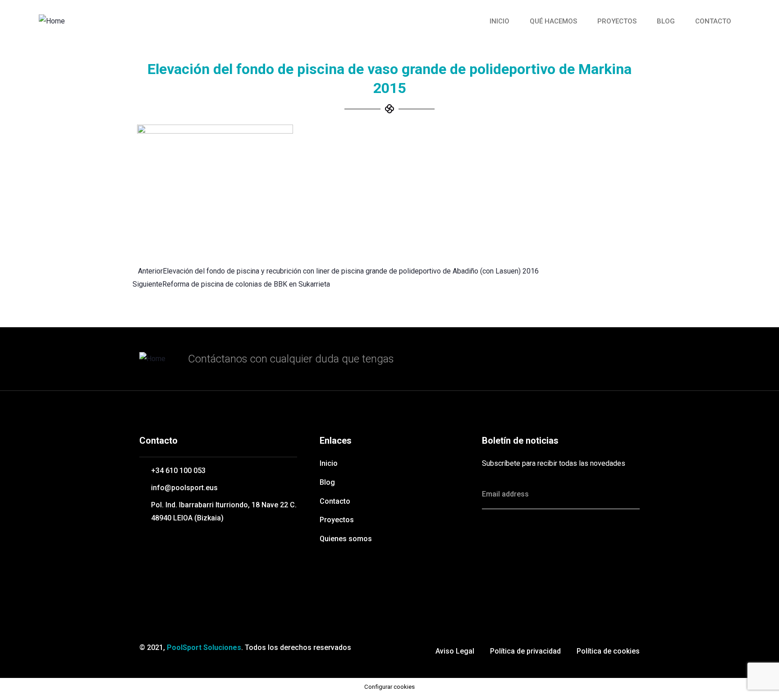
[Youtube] (613, 538)
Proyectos (617, 21)
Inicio (499, 21)
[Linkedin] (573, 538)
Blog (666, 21)
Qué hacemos (553, 21)
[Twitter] (493, 538)
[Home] (52, 21)
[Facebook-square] (533, 538)
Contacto (713, 21)
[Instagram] (493, 565)
